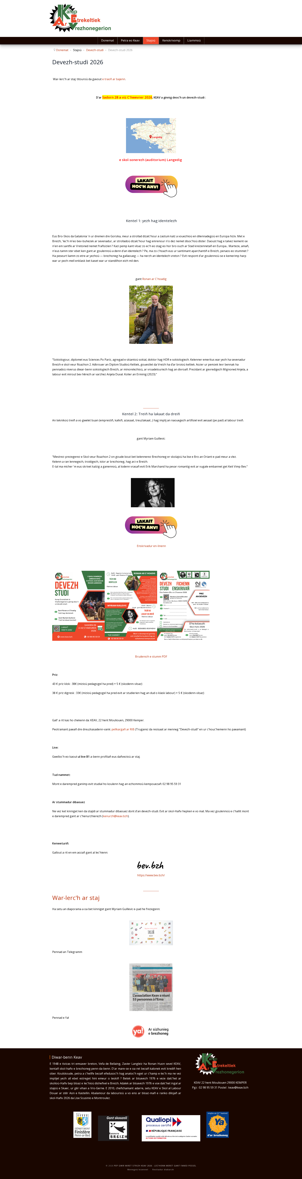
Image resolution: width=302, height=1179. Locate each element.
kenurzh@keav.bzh (115, 816)
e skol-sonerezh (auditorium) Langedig (151, 159)
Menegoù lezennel (137, 1169)
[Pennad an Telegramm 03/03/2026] (151, 987)
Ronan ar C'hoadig (154, 279)
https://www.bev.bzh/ (151, 875)
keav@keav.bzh (238, 1087)
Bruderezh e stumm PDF (151, 656)
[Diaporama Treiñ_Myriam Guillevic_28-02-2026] (151, 933)
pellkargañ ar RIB (123, 729)
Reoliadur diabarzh (163, 1169)
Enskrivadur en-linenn (151, 546)
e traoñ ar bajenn (113, 79)
